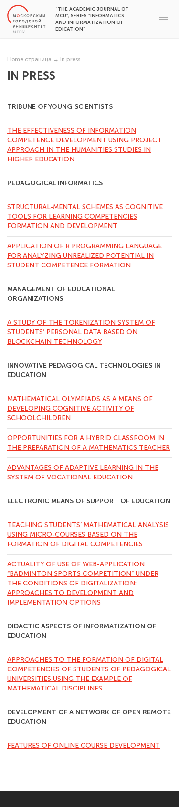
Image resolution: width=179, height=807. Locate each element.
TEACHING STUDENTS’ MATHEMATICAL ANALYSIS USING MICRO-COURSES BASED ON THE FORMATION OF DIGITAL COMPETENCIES (88, 534)
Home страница (29, 59)
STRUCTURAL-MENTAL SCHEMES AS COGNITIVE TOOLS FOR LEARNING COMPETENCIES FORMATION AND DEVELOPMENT (85, 216)
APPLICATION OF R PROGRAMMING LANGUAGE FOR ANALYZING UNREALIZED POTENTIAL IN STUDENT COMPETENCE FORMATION (84, 255)
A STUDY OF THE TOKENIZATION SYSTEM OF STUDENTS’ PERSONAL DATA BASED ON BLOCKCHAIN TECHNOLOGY (81, 332)
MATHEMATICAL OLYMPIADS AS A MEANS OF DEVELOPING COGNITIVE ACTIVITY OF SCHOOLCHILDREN (80, 408)
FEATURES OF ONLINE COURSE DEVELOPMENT (83, 746)
